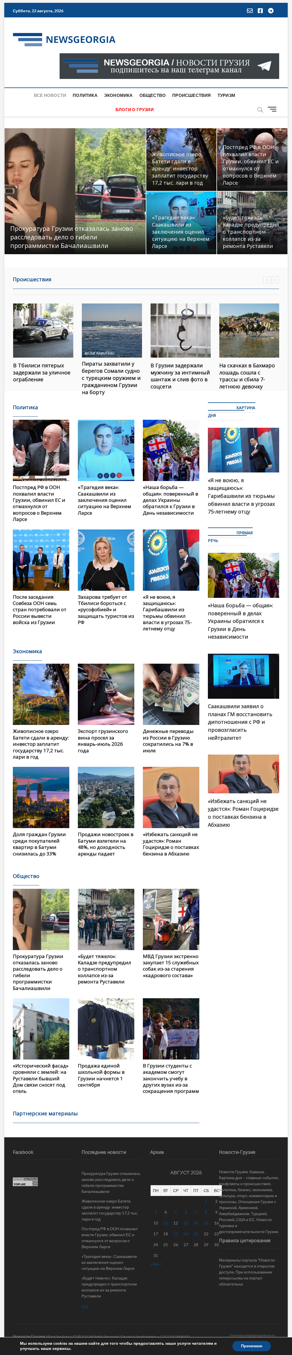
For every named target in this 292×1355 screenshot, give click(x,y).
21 (196, 1233)
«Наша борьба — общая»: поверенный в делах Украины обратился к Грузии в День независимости (170, 500)
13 (186, 1222)
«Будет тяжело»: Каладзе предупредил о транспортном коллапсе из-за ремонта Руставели (251, 231)
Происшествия (191, 95)
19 (175, 1233)
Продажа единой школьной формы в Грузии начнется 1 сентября (101, 1075)
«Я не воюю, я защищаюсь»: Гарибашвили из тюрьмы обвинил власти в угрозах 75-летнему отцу (167, 613)
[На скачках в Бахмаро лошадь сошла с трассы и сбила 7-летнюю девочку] (181, 330)
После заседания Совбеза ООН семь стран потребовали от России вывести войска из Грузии (39, 610)
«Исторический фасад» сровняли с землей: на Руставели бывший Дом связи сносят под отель (40, 1078)
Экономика (118, 95)
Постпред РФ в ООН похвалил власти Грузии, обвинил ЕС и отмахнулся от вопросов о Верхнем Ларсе (251, 165)
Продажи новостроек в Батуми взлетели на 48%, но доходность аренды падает (105, 844)
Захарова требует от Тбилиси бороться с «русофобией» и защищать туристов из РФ (106, 610)
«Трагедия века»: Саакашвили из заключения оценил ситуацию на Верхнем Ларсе (180, 231)
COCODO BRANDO (175, 1336)
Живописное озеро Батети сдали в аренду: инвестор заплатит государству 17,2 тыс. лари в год (180, 168)
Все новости (50, 95)
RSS (85, 1306)
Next (275, 280)
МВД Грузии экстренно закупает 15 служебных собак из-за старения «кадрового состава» (171, 966)
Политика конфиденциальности (252, 1335)
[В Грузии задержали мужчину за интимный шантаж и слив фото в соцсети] (112, 330)
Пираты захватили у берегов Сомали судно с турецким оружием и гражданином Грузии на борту (42, 378)
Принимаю (251, 1346)
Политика (85, 95)
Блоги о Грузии (134, 109)
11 (165, 1222)
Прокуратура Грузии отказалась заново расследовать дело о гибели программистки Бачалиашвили (71, 237)
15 (206, 1222)
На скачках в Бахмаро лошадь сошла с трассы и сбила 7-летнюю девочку (178, 376)
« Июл (155, 1264)
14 (196, 1222)
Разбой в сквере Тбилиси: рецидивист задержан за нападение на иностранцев (247, 378)
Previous (266, 280)
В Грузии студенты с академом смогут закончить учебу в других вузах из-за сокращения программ (171, 1078)
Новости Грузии (29, 1336)
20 (186, 1233)
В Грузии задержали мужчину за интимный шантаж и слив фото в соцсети (111, 376)
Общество (152, 95)
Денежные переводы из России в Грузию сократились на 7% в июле (168, 740)
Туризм (226, 95)
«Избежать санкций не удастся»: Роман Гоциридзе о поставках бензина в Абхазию (171, 844)
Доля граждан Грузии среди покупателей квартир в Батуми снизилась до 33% (39, 844)
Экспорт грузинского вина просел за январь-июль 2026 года (103, 740)
